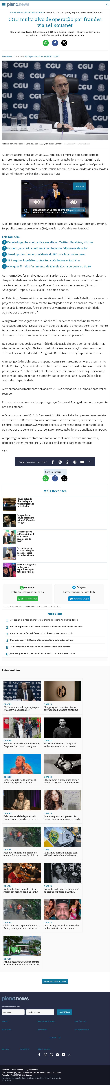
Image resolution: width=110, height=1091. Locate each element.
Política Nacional (33, 12)
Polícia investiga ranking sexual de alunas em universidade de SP (21, 963)
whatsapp (67, 462)
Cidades (7, 704)
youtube (82, 462)
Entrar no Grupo (80, 598)
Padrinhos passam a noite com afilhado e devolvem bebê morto (61, 854)
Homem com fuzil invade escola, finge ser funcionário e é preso (21, 745)
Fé (60, 1038)
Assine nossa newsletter (11, 1007)
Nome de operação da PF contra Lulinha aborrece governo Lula (41, 633)
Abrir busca (107, 5)
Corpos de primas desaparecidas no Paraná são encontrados (61, 927)
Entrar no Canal (28, 598)
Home (13, 12)
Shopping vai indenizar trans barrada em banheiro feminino (61, 708)
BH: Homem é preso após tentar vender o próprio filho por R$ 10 (61, 781)
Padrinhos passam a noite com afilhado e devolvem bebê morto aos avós (46, 626)
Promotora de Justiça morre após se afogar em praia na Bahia (62, 890)
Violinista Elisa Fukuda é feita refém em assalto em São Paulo (20, 890)
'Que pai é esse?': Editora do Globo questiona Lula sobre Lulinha (41, 640)
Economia (6, 1030)
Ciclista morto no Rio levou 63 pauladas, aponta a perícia (19, 781)
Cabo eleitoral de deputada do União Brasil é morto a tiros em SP (20, 819)
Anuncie (5, 1069)
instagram (60, 462)
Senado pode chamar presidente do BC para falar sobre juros (46, 254)
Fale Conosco (17, 1069)
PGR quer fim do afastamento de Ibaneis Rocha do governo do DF (49, 266)
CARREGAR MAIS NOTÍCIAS (55, 981)
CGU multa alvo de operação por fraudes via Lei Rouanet (21, 708)
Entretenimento (81, 1030)
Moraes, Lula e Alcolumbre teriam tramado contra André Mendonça (44, 620)
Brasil (20, 12)
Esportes (42, 1030)
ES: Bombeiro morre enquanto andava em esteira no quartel (60, 745)
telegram (74, 462)
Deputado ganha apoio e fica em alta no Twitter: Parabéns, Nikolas (50, 242)
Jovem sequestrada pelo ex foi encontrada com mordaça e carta (42, 653)
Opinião (5, 1049)
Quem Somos (32, 1069)
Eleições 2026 (80, 1021)
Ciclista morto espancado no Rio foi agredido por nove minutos (21, 927)
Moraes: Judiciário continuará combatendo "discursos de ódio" (47, 248)
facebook (52, 462)
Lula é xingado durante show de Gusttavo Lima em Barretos (40, 646)
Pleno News (18, 4)
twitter (89, 462)
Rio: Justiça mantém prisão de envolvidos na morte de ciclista (20, 854)
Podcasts (24, 1049)
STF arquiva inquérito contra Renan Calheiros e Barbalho (43, 260)
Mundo (53, 1038)
